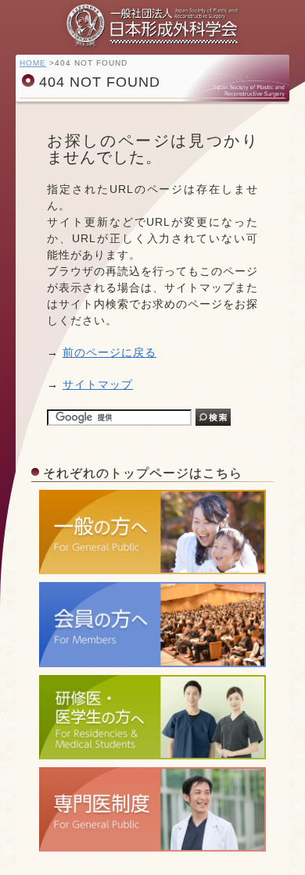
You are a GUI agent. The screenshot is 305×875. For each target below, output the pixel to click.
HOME (33, 63)
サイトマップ (98, 384)
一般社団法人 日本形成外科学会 (152, 25)
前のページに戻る (109, 352)
